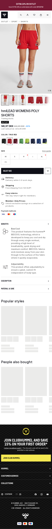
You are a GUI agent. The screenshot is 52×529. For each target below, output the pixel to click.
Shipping (10, 185)
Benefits (4, 224)
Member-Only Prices (15, 201)
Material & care (7, 289)
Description (6, 281)
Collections (7, 483)
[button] (27, 15)
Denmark (8, 494)
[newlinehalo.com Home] (4, 15)
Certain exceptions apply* (13, 448)
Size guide (46, 151)
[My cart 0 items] (41, 15)
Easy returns (11, 193)
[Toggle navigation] (21, 15)
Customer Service (9, 476)
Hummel (4, 468)
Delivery (9, 178)
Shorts (24, 22)
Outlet (4, 22)
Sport (14, 22)
